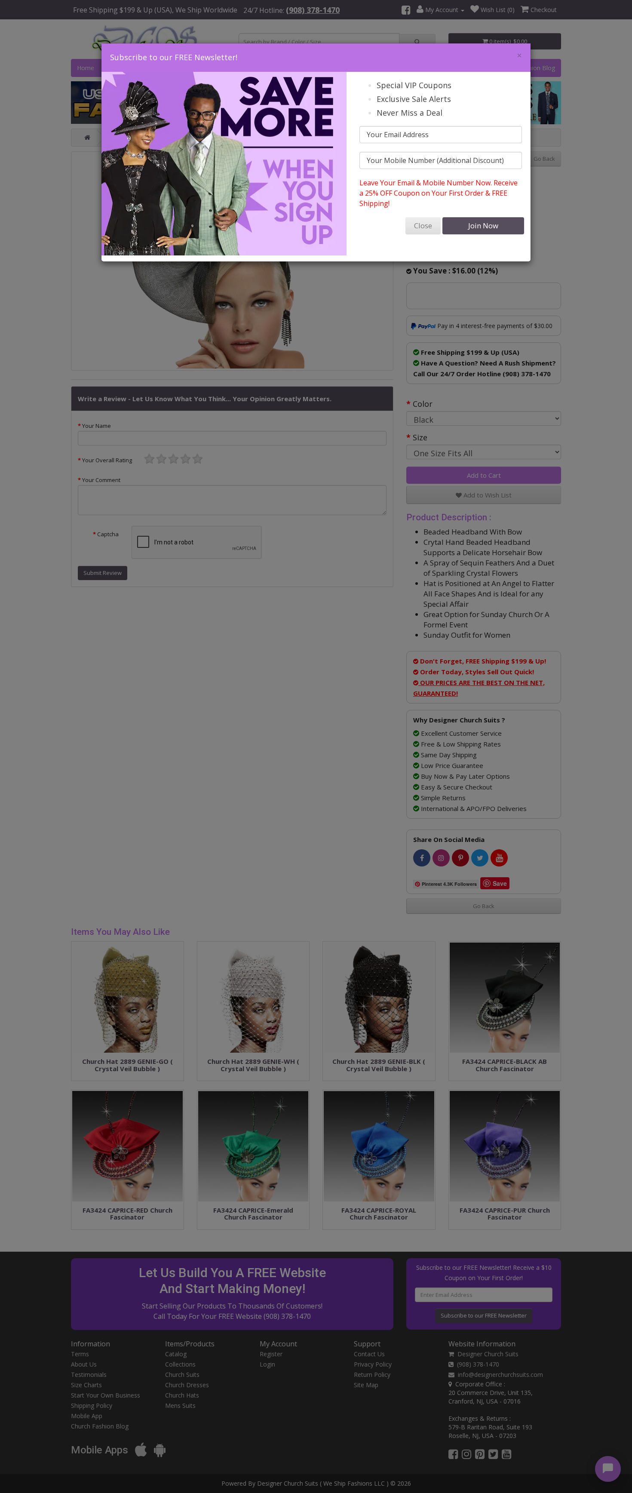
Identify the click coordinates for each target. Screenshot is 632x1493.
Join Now (483, 225)
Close (423, 225)
